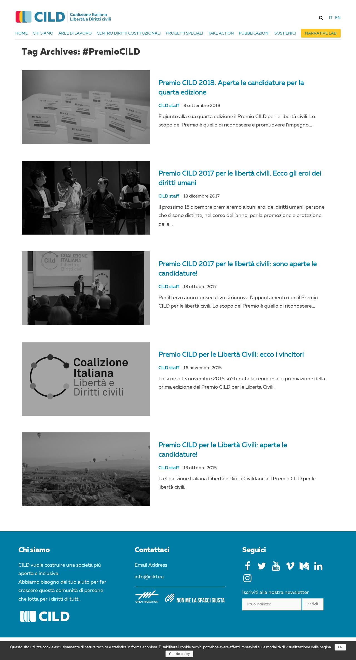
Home (21, 33)
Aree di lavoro (75, 33)
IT (330, 18)
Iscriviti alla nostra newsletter (275, 592)
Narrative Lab (321, 33)
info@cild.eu (149, 576)
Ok (340, 647)
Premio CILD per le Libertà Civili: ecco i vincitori (231, 355)
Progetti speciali (184, 33)
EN (338, 18)
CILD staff (169, 106)
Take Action (221, 33)
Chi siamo (43, 33)
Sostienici (285, 33)
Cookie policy (179, 654)
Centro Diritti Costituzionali (129, 33)
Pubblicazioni (254, 33)
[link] (321, 17)
